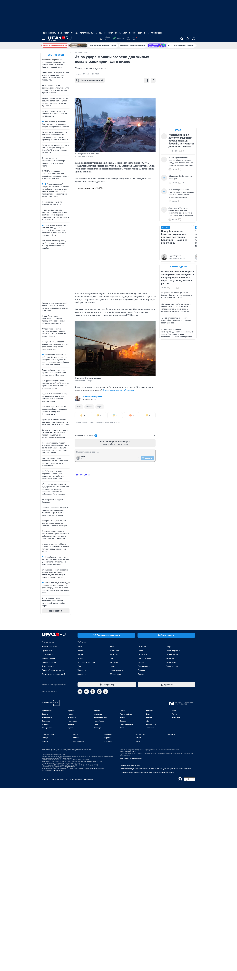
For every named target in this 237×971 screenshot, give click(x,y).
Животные (82, 670)
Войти (83, 459)
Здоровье (82, 674)
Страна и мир (172, 654)
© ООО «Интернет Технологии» (81, 779)
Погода (74, 33)
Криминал (114, 650)
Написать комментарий (92, 80)
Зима (112, 646)
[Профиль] (194, 38)
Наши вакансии (49, 662)
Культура (114, 654)
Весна (80, 654)
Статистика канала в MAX (53, 674)
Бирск (99, 407)
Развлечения (143, 666)
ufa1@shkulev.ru (69, 767)
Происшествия (144, 658)
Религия (141, 670)
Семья (141, 674)
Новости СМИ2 (82, 474)
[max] (99, 691)
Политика (142, 654)
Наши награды (48, 658)
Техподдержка (48, 666)
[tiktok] (105, 691)
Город (80, 658)
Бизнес (81, 650)
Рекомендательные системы (130, 765)
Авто (80, 646)
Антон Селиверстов (92, 396)
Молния (89, 407)
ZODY (140, 33)
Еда (79, 666)
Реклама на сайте (49, 646)
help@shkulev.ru (58, 770)
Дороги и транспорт (86, 662)
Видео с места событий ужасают (119, 390)
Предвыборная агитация (53, 670)
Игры (146, 33)
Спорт (168, 646)
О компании (47, 654)
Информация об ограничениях (131, 758)
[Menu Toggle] (43, 38)
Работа (141, 662)
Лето (112, 658)
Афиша (99, 33)
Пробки (132, 33)
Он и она (142, 646)
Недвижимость (49, 33)
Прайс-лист (47, 650)
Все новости (56, 54)
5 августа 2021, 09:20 (82, 74)
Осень (140, 650)
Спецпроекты (172, 666)
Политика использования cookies (132, 762)
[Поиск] (182, 38)
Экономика (171, 662)
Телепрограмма (87, 33)
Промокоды (156, 33)
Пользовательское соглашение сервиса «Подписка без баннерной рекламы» (147, 772)
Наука (112, 666)
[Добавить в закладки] (146, 80)
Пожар (79, 407)
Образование (115, 674)
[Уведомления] (188, 38)
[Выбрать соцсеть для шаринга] (153, 80)
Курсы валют (121, 33)
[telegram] (80, 691)
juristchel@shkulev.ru (98, 768)
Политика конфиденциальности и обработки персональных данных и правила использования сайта (155, 769)
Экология (170, 658)
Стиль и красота (173, 650)
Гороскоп (108, 33)
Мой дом (114, 662)
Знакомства (63, 33)
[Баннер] (78, 45)
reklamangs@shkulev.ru (128, 751)
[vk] (86, 691)
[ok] (92, 691)
